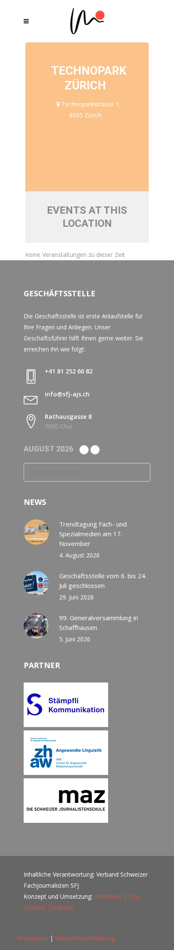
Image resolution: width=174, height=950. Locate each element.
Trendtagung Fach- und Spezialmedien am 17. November (93, 534)
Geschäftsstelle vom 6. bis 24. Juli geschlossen (103, 580)
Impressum (32, 938)
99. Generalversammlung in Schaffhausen (98, 622)
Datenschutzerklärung (85, 938)
